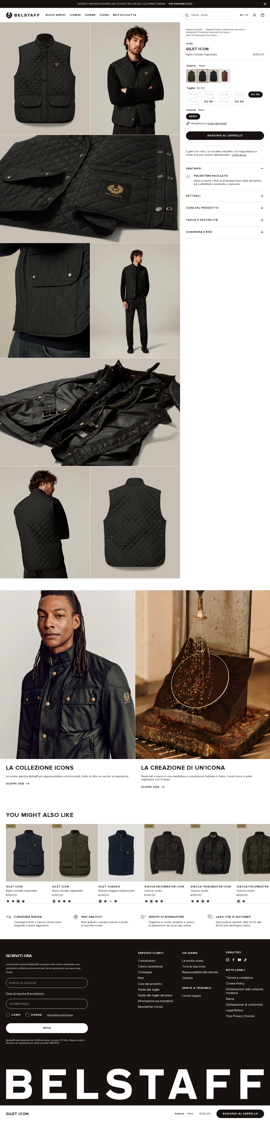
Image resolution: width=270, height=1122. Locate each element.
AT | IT (244, 15)
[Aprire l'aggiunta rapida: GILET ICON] (8, 901)
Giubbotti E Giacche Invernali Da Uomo (207, 32)
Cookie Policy (235, 983)
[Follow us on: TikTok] (245, 960)
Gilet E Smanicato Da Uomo (201, 35)
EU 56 (208, 101)
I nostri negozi (191, 996)
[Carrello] (262, 15)
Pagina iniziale (194, 29)
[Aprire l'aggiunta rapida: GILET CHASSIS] (100, 901)
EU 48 (225, 95)
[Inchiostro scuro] (213, 76)
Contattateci (146, 961)
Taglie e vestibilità (202, 220)
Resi (141, 978)
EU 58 (225, 102)
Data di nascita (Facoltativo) (24, 994)
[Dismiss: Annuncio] (265, 4)
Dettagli (193, 195)
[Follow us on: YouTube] (239, 960)
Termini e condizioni (239, 978)
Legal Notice (234, 1010)
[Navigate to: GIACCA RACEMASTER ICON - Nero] (167, 852)
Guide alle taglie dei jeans (155, 995)
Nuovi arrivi (55, 15)
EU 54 (194, 102)
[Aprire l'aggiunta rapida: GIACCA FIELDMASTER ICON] (239, 901)
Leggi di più (239, 155)
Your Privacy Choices (240, 1016)
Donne (90, 15)
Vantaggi (193, 168)
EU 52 (255, 94)
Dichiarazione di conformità (244, 1005)
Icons (104, 15)
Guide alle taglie (149, 990)
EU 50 (241, 95)
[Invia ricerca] (187, 15)
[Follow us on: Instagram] (227, 960)
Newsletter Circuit (150, 1007)
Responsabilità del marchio (200, 972)
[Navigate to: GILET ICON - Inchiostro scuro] (29, 852)
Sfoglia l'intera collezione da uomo (225, 29)
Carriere (187, 978)
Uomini (75, 15)
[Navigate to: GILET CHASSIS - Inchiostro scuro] (121, 852)
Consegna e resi (199, 232)
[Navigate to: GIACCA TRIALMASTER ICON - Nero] (213, 852)
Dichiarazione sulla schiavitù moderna (244, 991)
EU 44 (194, 95)
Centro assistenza (150, 966)
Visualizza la (209, 123)
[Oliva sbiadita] (191, 76)
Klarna (230, 999)
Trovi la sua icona (193, 966)
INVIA (47, 1028)
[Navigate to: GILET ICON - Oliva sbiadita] (75, 852)
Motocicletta (124, 15)
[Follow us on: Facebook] (233, 960)
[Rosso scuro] (224, 76)
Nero (193, 116)
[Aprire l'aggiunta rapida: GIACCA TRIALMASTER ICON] (192, 901)
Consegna (145, 972)
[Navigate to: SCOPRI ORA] (67, 687)
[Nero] (202, 76)
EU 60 (239, 101)
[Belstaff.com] (23, 15)
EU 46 (210, 95)
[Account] (255, 15)
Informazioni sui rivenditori (155, 1001)
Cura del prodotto (202, 207)
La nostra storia (192, 961)
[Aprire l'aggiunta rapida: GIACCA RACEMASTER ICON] (146, 901)
